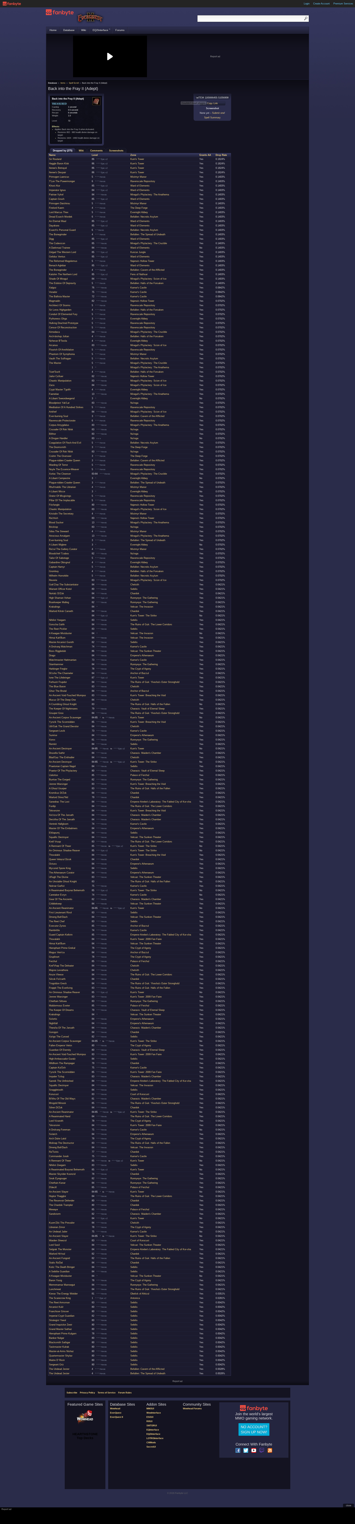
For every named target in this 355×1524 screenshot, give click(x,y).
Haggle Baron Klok (59, 163)
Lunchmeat (55, 1289)
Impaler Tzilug (56, 1076)
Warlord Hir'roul (57, 1253)
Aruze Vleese (56, 974)
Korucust (54, 1094)
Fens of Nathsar (139, 274)
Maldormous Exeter (59, 1005)
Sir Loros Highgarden (60, 309)
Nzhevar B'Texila (58, 340)
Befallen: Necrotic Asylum (144, 216)
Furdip (52, 806)
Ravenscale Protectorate (62, 420)
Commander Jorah (59, 1156)
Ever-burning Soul (58, 416)
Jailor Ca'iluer (56, 376)
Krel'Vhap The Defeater (61, 965)
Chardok (134, 593)
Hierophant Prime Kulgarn (62, 1333)
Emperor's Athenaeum (142, 655)
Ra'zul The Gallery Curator (63, 549)
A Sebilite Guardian (59, 1271)
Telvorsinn (54, 810)
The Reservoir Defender (61, 1200)
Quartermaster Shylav (60, 1355)
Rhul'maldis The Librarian (62, 487)
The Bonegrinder (58, 234)
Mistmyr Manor (138, 176)
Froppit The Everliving (60, 987)
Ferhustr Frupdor (58, 682)
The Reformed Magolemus (63, 261)
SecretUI (151, 1447)
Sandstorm (55, 1213)
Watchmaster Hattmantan (62, 659)
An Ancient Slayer (58, 1191)
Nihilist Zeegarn (57, 1165)
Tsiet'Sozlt (54, 371)
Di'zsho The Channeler (61, 673)
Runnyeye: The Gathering (144, 597)
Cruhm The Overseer (60, 456)
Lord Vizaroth (56, 1120)
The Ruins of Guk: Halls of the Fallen (150, 704)
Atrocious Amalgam (59, 535)
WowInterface (153, 1413)
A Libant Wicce (57, 491)
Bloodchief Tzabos (59, 553)
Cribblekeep (55, 903)
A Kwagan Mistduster (60, 633)
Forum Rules (125, 1392)
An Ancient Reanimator (61, 908)
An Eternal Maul (57, 221)
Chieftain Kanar (57, 1182)
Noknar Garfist (57, 886)
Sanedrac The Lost (59, 801)
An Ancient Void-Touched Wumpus (67, 695)
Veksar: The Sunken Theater (145, 651)
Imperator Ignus (57, 190)
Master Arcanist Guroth (61, 642)
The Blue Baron (57, 686)
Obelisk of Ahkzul (139, 1293)
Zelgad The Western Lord (62, 252)
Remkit (53, 744)
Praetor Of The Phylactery (63, 770)
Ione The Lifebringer (59, 677)
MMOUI (150, 1408)
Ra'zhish (53, 518)
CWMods (151, 1442)
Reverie (53, 580)
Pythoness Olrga (58, 318)
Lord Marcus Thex (58, 212)
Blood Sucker (56, 522)
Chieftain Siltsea (58, 1001)
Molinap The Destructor (61, 1143)
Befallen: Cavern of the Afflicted (147, 269)
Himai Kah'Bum (57, 637)
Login (307, 3)
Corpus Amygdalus (59, 425)
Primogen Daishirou (59, 203)
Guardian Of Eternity (60, 1050)
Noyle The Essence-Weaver (64, 469)
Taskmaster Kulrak (59, 1346)
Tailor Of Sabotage (59, 558)
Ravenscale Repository (142, 181)
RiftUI (149, 1421)
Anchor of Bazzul (139, 673)
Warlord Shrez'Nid (58, 797)
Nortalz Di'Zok (56, 593)
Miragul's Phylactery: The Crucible (148, 243)
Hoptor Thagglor (57, 1196)
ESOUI (149, 1417)
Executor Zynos (57, 925)
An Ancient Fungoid (59, 1258)
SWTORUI (151, 1425)
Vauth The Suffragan (60, 358)
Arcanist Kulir (56, 1307)
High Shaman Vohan (60, 597)
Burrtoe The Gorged (59, 779)
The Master (55, 363)
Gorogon (53, 1032)
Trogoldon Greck (58, 983)
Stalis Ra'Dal (56, 1262)
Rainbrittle (54, 930)
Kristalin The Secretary (61, 513)
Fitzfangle (54, 504)
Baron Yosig (55, 1280)
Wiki (83, 30)
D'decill (53, 1187)
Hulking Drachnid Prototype (63, 323)
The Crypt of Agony (140, 668)
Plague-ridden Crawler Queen (64, 460)
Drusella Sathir (57, 753)
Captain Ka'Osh (57, 1067)
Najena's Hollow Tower (142, 261)
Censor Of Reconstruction (63, 327)
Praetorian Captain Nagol (62, 766)
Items (62, 83)
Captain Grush (56, 199)
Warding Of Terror (58, 464)
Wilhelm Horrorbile (58, 575)
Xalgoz (52, 287)
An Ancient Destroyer (60, 748)
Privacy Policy (87, 1392)
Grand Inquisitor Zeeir (60, 1324)
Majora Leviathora (58, 970)
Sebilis (134, 589)
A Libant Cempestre (59, 478)
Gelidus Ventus (57, 256)
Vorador (53, 292)
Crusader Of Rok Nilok (61, 429)
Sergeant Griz (56, 1364)
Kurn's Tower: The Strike (143, 615)
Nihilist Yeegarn (57, 620)
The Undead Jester (59, 1369)
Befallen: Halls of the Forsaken (146, 283)
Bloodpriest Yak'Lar (59, 402)
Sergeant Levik (57, 730)
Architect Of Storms (59, 305)
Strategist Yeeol (57, 1320)
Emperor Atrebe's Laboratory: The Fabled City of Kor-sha (160, 801)
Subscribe (72, 1392)
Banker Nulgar (56, 1338)
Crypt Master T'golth (60, 389)
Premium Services (343, 3)
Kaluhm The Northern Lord (63, 274)
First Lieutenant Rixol (60, 912)
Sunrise (53, 735)
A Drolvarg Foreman (59, 1129)
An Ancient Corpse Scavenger (65, 717)
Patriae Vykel (56, 194)
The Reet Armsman (59, 1302)
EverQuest (115, 1413)
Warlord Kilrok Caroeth (61, 611)
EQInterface (152, 1430)
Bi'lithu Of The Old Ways (62, 1098)
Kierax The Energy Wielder (63, 1293)
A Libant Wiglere (57, 544)
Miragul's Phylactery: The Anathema (149, 194)
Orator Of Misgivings (60, 496)
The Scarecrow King (60, 1298)
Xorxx (52, 739)
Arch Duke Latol (57, 1138)
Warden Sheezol (58, 1240)
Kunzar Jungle (138, 252)
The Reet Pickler (58, 628)
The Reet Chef (57, 921)
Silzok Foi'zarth (57, 979)
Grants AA (205, 155)
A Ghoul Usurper (58, 788)
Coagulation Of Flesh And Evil (65, 442)
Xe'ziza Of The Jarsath (61, 815)
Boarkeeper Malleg (59, 602)
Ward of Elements (140, 185)
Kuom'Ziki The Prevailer (62, 1222)
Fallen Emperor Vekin (60, 1045)
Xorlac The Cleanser (60, 473)
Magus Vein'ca (57, 952)
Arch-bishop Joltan (59, 336)
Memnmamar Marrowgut (62, 1284)
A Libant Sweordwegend (62, 398)
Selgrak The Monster (60, 1249)
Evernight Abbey (139, 212)
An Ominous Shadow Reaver (64, 850)
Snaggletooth (56, 1089)
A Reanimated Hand (59, 1116)
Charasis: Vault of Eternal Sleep (147, 708)
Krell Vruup (55, 841)
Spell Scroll (74, 83)
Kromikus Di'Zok (58, 792)
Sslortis (53, 1018)
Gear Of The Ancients (60, 899)
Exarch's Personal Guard (62, 230)
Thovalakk (54, 854)
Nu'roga (134, 402)
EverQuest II (116, 1417)
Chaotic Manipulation (60, 380)
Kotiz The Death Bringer (62, 1267)
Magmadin (54, 301)
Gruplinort (54, 956)
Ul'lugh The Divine (58, 877)
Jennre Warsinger (58, 784)
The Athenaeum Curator (61, 872)
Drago (52, 655)
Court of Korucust (139, 1094)
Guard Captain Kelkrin (60, 934)
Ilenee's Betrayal (58, 168)
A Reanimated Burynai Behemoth (66, 890)
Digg (51, 238)
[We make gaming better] (12, 3)
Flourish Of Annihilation (61, 349)
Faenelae (54, 394)
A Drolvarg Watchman (60, 646)
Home (53, 30)
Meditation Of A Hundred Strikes (66, 407)
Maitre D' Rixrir (57, 1360)
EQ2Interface (100, 30)
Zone (133, 155)
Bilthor (52, 433)
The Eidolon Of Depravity (62, 283)
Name (52, 155)
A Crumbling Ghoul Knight (63, 704)
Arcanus (53, 345)
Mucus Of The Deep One (62, 699)
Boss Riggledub (57, 651)
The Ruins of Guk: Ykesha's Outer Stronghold (154, 682)
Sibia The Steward (59, 531)
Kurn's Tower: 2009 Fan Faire (146, 939)
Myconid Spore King (60, 868)
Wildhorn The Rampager (62, 1063)
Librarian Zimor (57, 1227)
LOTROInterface (154, 1438)
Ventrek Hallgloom (58, 823)
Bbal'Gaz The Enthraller (61, 757)
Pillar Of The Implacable (62, 500)
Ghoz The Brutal (58, 691)
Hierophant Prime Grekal (62, 948)
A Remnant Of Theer (60, 846)
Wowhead (115, 1408)
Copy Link (212, 103)
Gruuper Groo (56, 713)
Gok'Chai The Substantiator (63, 584)
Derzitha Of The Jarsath (62, 819)
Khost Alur (54, 185)
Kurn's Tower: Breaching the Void (148, 695)
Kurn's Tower (137, 159)
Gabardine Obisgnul (59, 562)
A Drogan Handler (58, 438)
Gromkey (54, 571)
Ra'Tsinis (54, 1151)
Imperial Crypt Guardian (61, 1315)
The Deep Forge (139, 207)
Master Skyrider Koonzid (62, 1174)
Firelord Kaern (56, 207)
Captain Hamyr (57, 566)
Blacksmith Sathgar (59, 1342)
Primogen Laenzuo (59, 176)
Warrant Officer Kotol (60, 589)
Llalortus (53, 775)
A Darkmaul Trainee (59, 247)
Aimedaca (54, 332)
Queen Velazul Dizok (60, 859)
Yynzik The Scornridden (62, 722)
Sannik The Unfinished (61, 1081)
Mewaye (53, 1209)
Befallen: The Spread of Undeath (147, 234)
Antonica (135, 1298)
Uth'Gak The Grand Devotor (64, 726)
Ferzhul (53, 961)
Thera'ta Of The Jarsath (61, 1027)
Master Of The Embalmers (63, 828)
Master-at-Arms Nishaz (61, 1351)
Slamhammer (56, 664)
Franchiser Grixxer (59, 1311)
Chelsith (134, 584)
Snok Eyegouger (58, 1178)
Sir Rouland (55, 159)
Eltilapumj (54, 832)
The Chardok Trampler (61, 1205)
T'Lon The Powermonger (62, 181)
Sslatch (53, 1134)
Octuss (53, 863)
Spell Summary (212, 117)
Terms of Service (107, 1392)
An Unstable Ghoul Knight (63, 881)
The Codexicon (57, 243)
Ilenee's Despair (57, 172)
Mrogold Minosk (57, 1103)
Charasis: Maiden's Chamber (145, 753)
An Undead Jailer (58, 1231)
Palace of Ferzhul (139, 775)
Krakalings (54, 606)
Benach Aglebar (57, 265)
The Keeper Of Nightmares (63, 708)
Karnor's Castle (138, 287)
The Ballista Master (59, 296)
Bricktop (53, 527)
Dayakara (54, 225)
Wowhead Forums (192, 1408)
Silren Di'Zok (55, 1107)
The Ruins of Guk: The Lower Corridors (151, 624)
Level (95, 155)
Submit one (218, 113)
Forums (119, 30)
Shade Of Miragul (58, 278)
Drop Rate (221, 155)
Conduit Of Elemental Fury (63, 314)
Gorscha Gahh (57, 624)
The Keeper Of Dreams (61, 1010)
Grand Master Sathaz (60, 1329)
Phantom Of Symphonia (62, 354)
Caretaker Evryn (57, 894)
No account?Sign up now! (254, 1429)
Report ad (215, 56)
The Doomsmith (57, 447)
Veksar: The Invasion (141, 606)
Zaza (51, 385)
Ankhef (53, 411)
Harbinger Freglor (58, 668)
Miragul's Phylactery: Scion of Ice (148, 278)
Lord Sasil (54, 1245)
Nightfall (53, 1023)
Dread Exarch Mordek (60, 216)
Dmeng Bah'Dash (58, 917)
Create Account (321, 3)
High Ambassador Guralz (62, 1058)
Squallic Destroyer (59, 837)
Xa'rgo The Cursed (59, 1036)
